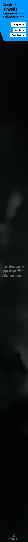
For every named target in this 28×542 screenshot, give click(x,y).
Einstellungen (18, 35)
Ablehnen (19, 30)
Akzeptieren (18, 24)
